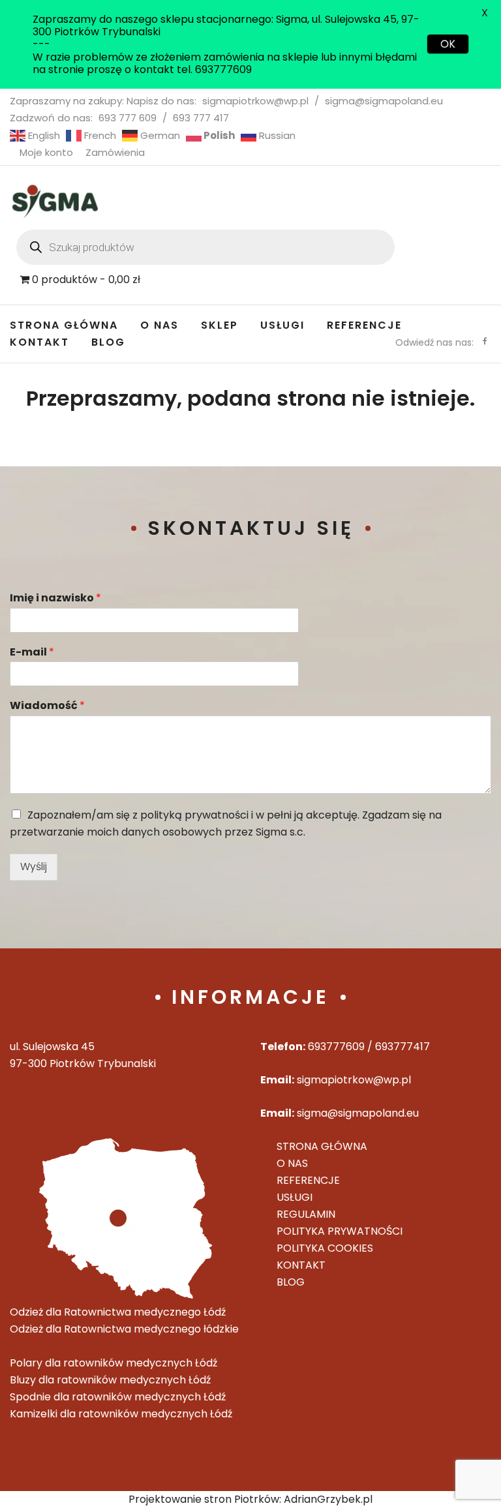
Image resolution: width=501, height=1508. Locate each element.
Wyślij (33, 866)
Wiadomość (47, 706)
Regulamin (306, 1214)
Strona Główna (64, 325)
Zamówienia (115, 152)
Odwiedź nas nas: (434, 342)
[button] (21, 20)
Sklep (219, 325)
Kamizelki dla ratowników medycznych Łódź (121, 1413)
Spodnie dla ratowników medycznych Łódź (118, 1396)
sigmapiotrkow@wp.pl (255, 101)
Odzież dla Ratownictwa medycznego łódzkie (124, 1328)
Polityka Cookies (325, 1248)
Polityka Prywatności (339, 1231)
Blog (108, 342)
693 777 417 (201, 118)
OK (447, 44)
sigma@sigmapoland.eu (384, 101)
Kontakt (39, 342)
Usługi (282, 325)
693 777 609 (128, 118)
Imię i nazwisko (55, 598)
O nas (159, 325)
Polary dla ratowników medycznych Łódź (113, 1362)
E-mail (32, 652)
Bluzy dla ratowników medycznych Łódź (110, 1379)
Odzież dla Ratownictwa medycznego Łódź (118, 1312)
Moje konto (46, 152)
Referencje (364, 325)
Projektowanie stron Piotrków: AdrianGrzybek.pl (250, 1499)
